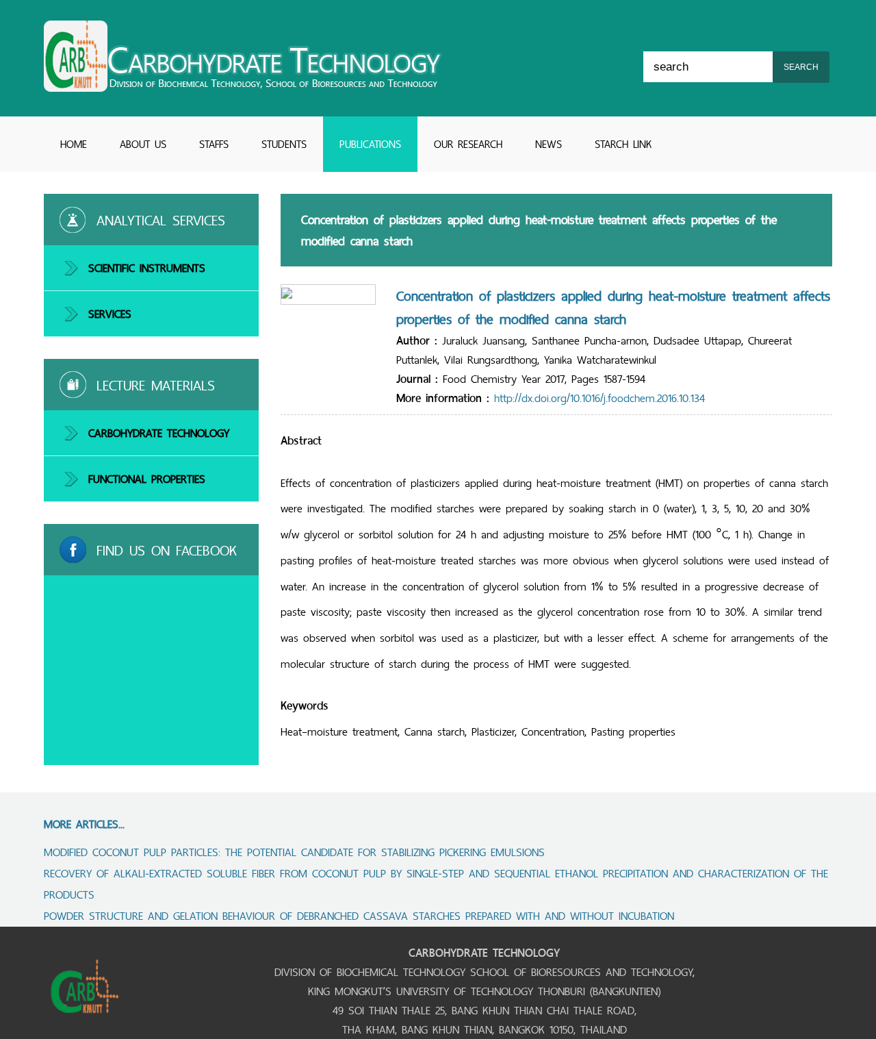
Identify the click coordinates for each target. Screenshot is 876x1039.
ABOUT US (143, 144)
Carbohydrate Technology (158, 432)
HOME (73, 144)
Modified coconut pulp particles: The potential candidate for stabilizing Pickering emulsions (294, 852)
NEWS (548, 144)
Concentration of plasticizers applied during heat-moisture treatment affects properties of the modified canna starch (613, 307)
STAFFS (214, 144)
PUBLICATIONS (370, 144)
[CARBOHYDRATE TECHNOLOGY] (243, 87)
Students (284, 144)
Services (109, 313)
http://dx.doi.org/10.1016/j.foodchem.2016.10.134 (599, 398)
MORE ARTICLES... (84, 824)
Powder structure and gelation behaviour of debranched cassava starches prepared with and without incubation (359, 915)
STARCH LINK (623, 144)
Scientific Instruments (146, 267)
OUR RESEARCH (468, 144)
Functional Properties (146, 478)
